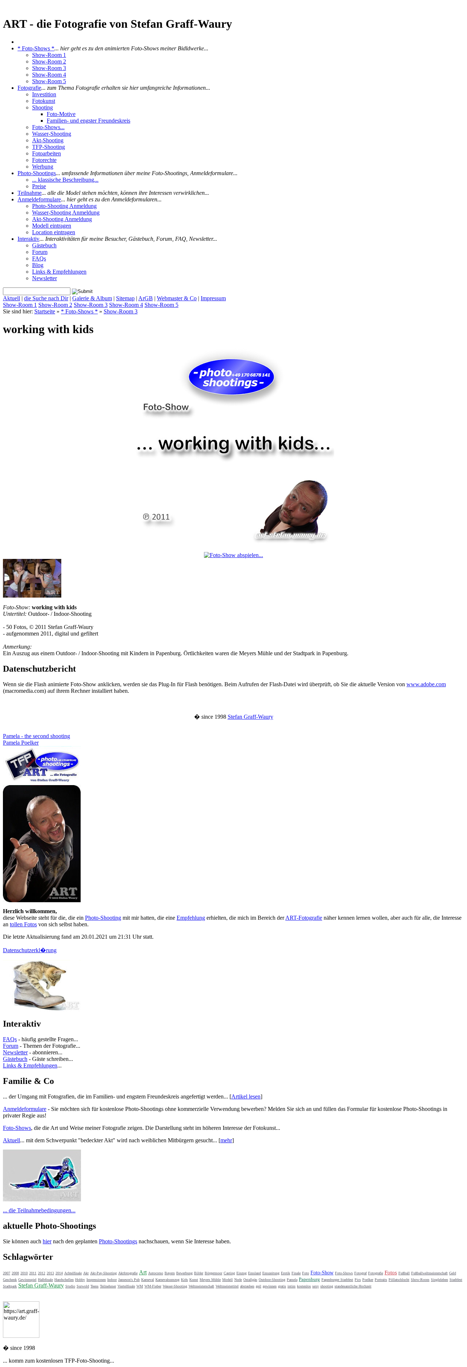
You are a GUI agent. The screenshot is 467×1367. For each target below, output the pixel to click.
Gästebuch (44, 245)
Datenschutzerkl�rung (30, 950)
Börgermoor (213, 1273)
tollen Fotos (23, 924)
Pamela (292, 1280)
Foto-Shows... (48, 127)
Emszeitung (270, 1273)
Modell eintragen (51, 226)
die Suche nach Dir (46, 298)
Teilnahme (30, 193)
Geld (452, 1273)
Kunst (193, 1280)
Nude (238, 1280)
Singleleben (439, 1280)
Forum (39, 252)
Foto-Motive (61, 114)
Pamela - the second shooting (36, 736)
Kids (184, 1280)
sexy (315, 1286)
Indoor (112, 1280)
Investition (44, 94)
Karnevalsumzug (167, 1280)
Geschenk (10, 1280)
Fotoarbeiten (46, 153)
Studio (70, 1286)
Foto (305, 1273)
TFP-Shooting (48, 147)
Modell (227, 1280)
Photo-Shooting (103, 918)
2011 (32, 1273)
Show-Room (420, 1280)
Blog (37, 265)
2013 (50, 1273)
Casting (229, 1273)
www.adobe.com (426, 684)
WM (139, 1286)
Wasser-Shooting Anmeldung (66, 212)
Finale (296, 1273)
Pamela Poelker (21, 743)
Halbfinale (45, 1280)
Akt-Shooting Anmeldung (62, 219)
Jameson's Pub (129, 1280)
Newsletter (44, 278)
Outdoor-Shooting (272, 1280)
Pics (358, 1280)
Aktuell (11, 298)
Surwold (83, 1286)
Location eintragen (53, 232)
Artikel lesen (245, 1096)
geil (258, 1286)
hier (47, 1241)
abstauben (247, 1286)
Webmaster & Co (177, 298)
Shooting (42, 107)
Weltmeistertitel (227, 1286)
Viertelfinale (126, 1286)
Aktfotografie (128, 1273)
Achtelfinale (73, 1273)
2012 (41, 1273)
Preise (39, 186)
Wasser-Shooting (51, 134)
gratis (282, 1286)
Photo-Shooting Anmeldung (64, 206)
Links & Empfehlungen (59, 272)
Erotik (285, 1273)
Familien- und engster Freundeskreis (88, 120)
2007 (6, 1273)
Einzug (241, 1273)
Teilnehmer (108, 1286)
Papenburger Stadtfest (337, 1280)
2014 (59, 1273)
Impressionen (96, 1280)
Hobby (80, 1280)
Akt (86, 1273)
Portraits (381, 1280)
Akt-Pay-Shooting (103, 1273)
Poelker (367, 1280)
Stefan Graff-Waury (250, 717)
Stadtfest (455, 1280)
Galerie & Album (92, 298)
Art (143, 1272)
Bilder (198, 1273)
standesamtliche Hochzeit (353, 1286)
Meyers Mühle (210, 1280)
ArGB (145, 298)
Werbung (42, 166)
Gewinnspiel (27, 1280)
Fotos (391, 1272)
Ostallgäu (250, 1280)
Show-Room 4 (49, 75)
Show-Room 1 (49, 55)
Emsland (254, 1273)
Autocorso (155, 1273)
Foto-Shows (17, 1128)
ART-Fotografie (303, 918)
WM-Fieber (152, 1286)
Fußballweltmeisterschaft (429, 1273)
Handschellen (64, 1280)
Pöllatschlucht (399, 1280)
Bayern (170, 1273)
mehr (226, 1140)
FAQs (39, 258)
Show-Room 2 (49, 61)
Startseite (44, 311)
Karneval (147, 1280)
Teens (94, 1286)
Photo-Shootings (37, 173)
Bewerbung (184, 1273)
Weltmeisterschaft (201, 1286)
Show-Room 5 (49, 81)
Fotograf (360, 1273)
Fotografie (29, 88)
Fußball (404, 1273)
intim (291, 1286)
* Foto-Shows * (36, 48)
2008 (15, 1273)
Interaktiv (28, 239)
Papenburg (309, 1279)
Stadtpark (10, 1286)
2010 (24, 1273)
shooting (326, 1286)
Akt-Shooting (47, 140)
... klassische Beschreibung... (65, 180)
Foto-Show (321, 1272)
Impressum (213, 298)
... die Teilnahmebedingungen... (39, 1210)
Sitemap (125, 298)
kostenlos (304, 1286)
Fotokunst (43, 101)
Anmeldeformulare (39, 199)
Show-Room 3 (49, 68)
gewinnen (270, 1286)
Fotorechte (44, 160)
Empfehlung (191, 918)
